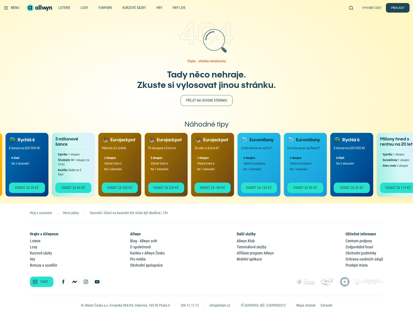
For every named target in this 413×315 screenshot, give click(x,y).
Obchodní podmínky (361, 253)
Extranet (326, 305)
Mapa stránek (305, 305)
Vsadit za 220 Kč (163, 188)
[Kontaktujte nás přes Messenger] (74, 282)
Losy (84, 8)
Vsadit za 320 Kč (117, 188)
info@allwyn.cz (219, 305)
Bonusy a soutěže (43, 265)
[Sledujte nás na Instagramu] (86, 282)
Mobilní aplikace (249, 259)
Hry (159, 8)
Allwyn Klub (246, 241)
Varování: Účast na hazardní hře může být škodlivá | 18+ (129, 213)
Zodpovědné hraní (359, 247)
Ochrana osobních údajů (364, 259)
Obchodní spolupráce (146, 265)
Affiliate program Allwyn (255, 253)
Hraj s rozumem (41, 213)
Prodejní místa (357, 265)
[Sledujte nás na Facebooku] (63, 282)
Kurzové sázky (134, 8)
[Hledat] (352, 7)
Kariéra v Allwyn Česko (147, 253)
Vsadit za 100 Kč (210, 188)
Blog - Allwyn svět (143, 241)
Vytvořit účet (372, 8)
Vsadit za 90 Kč (303, 188)
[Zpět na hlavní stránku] (40, 7)
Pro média (138, 259)
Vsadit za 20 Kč (24, 188)
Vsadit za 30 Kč (349, 188)
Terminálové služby (251, 247)
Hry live (179, 8)
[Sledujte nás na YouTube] (97, 282)
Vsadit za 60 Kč (71, 188)
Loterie (64, 8)
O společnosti (140, 247)
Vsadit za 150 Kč (256, 188)
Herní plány (71, 213)
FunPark (105, 8)
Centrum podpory (359, 241)
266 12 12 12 (190, 305)
